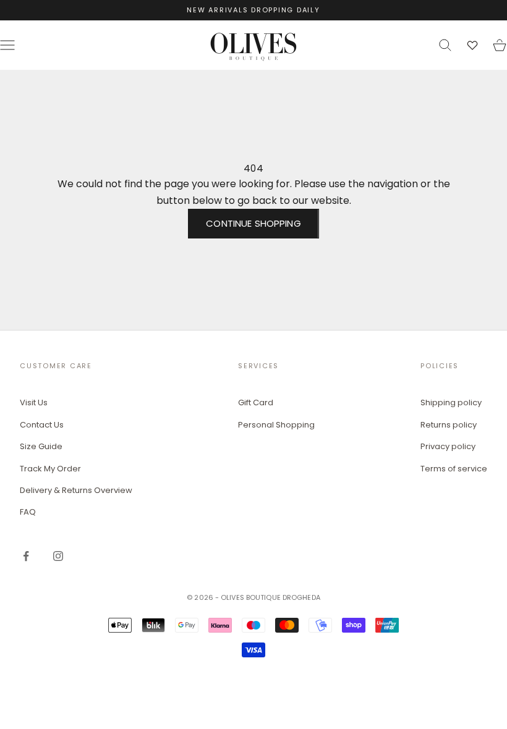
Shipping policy (451, 402)
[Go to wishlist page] (472, 45)
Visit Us (34, 402)
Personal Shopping (276, 425)
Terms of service (453, 468)
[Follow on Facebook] (26, 556)
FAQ (28, 512)
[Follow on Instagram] (58, 556)
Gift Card (255, 402)
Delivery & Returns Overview (76, 490)
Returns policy (448, 425)
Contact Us (42, 425)
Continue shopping (253, 223)
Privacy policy (447, 446)
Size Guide (41, 446)
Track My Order (50, 468)
